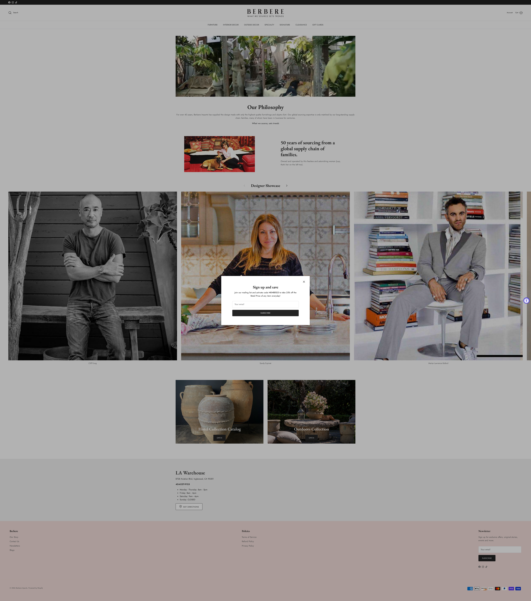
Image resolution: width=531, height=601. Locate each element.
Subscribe (265, 313)
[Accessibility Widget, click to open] (526, 300)
